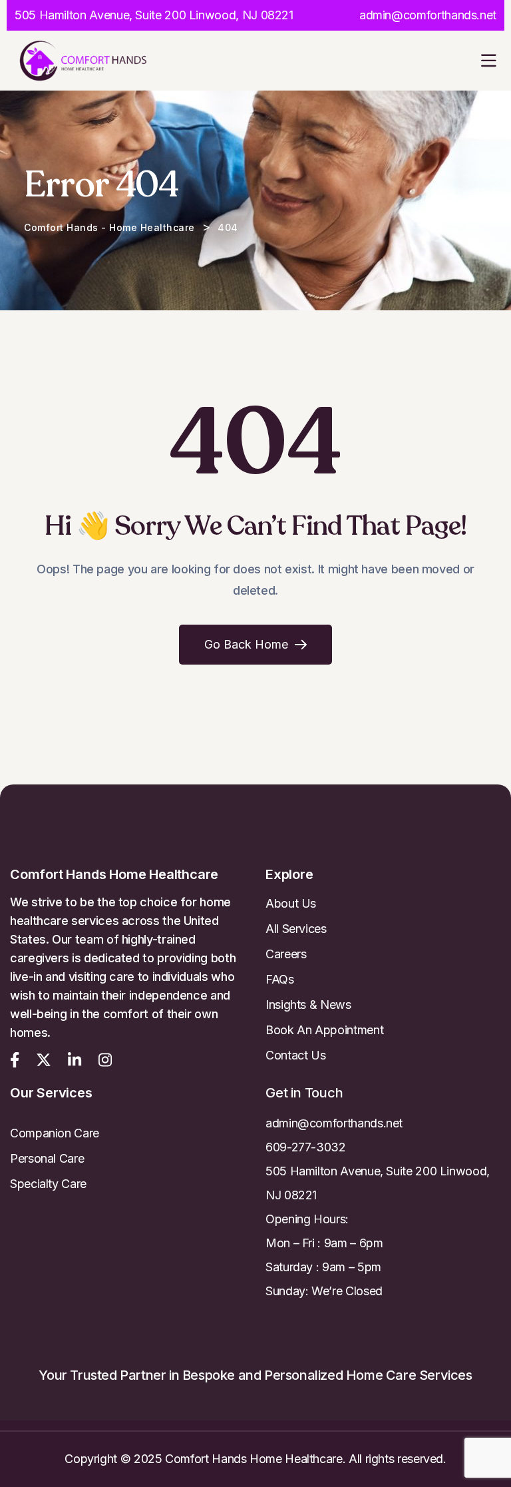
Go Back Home (246, 644)
